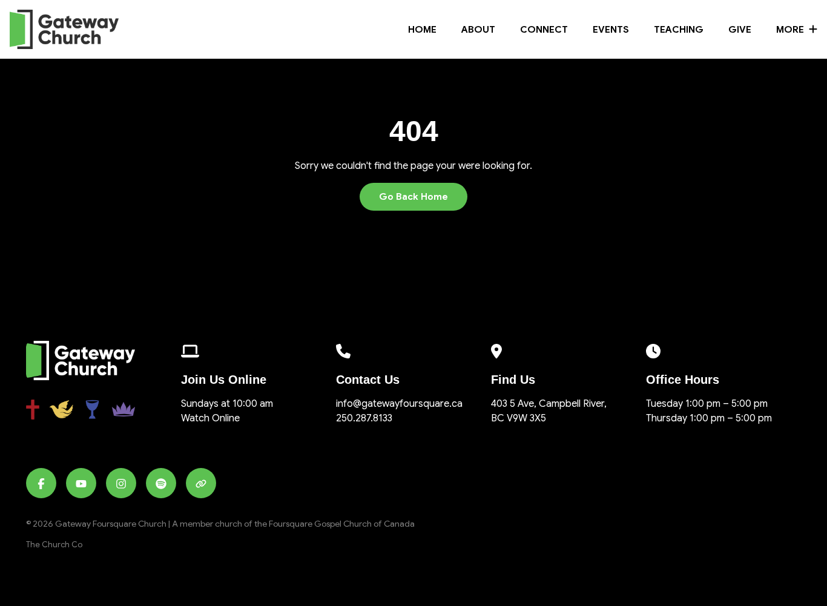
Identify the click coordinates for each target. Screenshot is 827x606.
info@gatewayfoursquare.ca (399, 404)
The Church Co (54, 545)
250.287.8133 (364, 418)
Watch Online (210, 418)
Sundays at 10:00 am (227, 404)
